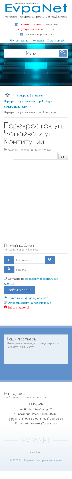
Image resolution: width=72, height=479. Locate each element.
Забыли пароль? (18, 307)
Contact (36, 452)
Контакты (38, 40)
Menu (31, 53)
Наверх (36, 475)
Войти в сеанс (19, 289)
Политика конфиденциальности (28, 298)
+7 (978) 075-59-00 (31, 24)
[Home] (7, 95)
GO (63, 157)
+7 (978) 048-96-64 (28, 29)
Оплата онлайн (56, 40)
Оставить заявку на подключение (29, 303)
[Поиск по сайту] (63, 53)
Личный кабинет (19, 40)
